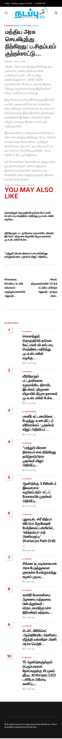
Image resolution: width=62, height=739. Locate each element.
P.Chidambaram (18, 185)
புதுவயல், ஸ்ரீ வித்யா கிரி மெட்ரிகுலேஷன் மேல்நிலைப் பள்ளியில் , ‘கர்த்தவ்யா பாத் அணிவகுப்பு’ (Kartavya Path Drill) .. (39, 532)
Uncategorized (30, 411)
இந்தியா (30, 25)
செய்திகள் (36, 25)
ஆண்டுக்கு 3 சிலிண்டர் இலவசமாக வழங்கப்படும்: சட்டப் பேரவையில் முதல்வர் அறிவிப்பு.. (39, 492)
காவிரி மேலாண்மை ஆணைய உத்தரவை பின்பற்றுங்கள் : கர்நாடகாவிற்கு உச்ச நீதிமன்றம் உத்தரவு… (37, 603)
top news (23, 25)
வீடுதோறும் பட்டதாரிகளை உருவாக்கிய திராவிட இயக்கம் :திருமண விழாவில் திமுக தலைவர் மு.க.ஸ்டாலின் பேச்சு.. (30, 236)
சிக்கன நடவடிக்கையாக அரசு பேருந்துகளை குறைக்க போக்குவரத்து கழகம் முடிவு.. (40, 570)
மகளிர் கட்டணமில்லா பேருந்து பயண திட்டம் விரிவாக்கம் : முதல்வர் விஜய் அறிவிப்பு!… (38, 423)
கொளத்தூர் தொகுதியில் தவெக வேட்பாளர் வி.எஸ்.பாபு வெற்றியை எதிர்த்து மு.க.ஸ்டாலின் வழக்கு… (29, 216)
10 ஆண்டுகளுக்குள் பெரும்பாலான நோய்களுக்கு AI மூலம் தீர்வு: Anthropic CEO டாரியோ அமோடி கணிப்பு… (39, 673)
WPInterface (31, 727)
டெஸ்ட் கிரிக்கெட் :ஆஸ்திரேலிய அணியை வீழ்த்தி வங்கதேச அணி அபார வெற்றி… (40, 637)
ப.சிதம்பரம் (31, 185)
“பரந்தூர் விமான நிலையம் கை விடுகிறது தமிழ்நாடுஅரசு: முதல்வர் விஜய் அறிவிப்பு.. (27, 255)
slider (16, 25)
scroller (9, 25)
